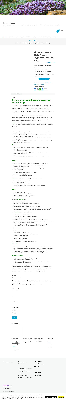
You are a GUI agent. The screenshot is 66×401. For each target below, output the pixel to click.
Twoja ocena (15, 287)
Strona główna (19, 43)
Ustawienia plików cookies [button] (51, 397)
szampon (42, 84)
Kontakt (55, 37)
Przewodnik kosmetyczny (44, 37)
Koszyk (28, 37)
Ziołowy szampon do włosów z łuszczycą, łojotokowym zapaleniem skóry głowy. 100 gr (16, 341)
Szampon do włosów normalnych (50, 340)
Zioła (16, 37)
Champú (24, 43)
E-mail (13, 301)
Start (11, 37)
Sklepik (22, 37)
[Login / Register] (62, 37)
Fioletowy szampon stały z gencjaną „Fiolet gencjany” (27, 340)
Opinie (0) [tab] (18, 93)
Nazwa (14, 297)
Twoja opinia (15, 290)
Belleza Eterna (9, 23)
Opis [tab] (13, 93)
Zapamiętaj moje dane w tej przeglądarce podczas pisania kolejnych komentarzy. (15, 311)
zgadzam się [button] (61, 397)
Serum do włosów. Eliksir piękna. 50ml (38, 339)
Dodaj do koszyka (43, 78)
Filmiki (33, 37)
